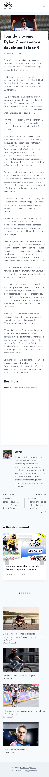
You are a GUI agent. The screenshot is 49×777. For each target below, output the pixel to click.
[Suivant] (42, 562)
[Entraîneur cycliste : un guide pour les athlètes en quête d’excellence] (24, 695)
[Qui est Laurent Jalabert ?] (24, 734)
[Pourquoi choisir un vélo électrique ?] (24, 660)
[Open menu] (44, 6)
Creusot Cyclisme (28, 767)
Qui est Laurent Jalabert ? (14, 749)
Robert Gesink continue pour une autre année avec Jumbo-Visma (11, 501)
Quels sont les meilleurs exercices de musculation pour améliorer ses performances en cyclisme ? (24, 637)
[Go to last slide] (7, 562)
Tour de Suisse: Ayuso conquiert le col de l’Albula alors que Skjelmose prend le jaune (36, 503)
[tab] (19, 593)
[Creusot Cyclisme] (8, 5)
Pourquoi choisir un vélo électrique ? (19, 675)
